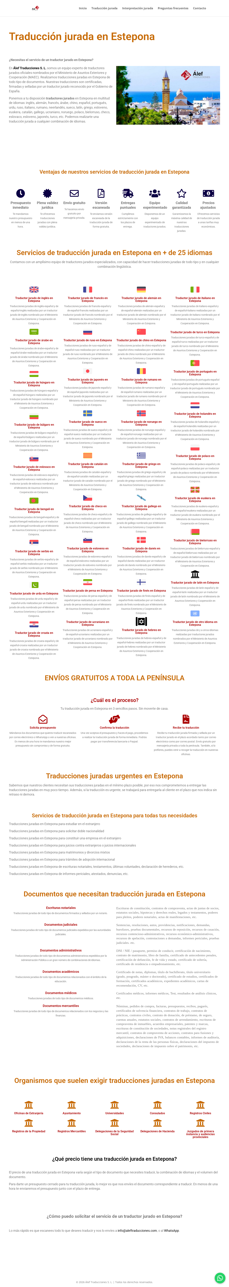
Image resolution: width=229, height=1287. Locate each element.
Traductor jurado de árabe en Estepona (34, 342)
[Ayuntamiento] (71, 1104)
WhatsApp (171, 1230)
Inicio (83, 8)
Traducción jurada (104, 8)
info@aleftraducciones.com (137, 1230)
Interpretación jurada (137, 8)
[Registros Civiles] (200, 1104)
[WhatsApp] (220, 1278)
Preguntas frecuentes (173, 8)
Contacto (199, 8)
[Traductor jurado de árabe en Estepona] (34, 331)
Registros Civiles (200, 1113)
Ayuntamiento (72, 1113)
